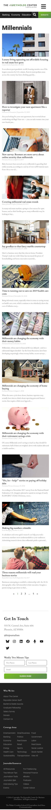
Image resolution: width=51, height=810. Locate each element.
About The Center (10, 696)
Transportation (23, 756)
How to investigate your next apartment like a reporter (24, 108)
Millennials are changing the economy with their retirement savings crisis (23, 434)
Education (26, 15)
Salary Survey (9, 711)
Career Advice (29, 788)
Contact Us (8, 719)
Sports (20, 748)
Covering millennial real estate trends (20, 201)
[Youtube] (41, 641)
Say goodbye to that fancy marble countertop (23, 246)
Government (36, 737)
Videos (26, 784)
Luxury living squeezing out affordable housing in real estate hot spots (25, 61)
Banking (6, 15)
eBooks (26, 776)
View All (34, 756)
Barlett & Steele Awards (13, 704)
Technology (22, 752)
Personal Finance (30, 773)
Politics (20, 737)
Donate (6, 715)
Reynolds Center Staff (12, 700)
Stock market (37, 752)
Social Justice (37, 748)
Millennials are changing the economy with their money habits (23, 340)
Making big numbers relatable (16, 527)
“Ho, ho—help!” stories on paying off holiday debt (24, 482)
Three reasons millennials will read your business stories (21, 574)
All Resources (9, 769)
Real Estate (22, 740)
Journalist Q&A (9, 780)
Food (33, 733)
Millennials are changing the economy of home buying (24, 387)
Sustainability (9, 756)
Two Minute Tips (10, 773)
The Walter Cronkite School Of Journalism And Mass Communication (25, 806)
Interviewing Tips (10, 784)
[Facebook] (27, 641)
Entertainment (9, 733)
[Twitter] (7, 648)
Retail (19, 744)
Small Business (23, 733)
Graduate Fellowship (12, 708)
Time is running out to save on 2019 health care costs (25, 292)
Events (6, 788)
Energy (6, 748)
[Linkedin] (21, 641)
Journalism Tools (10, 776)
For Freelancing (29, 769)
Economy (15, 15)
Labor (33, 740)
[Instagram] (14, 641)
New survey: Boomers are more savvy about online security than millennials (23, 156)
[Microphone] (34, 641)
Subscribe (26, 676)
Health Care (8, 752)
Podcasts (27, 780)
